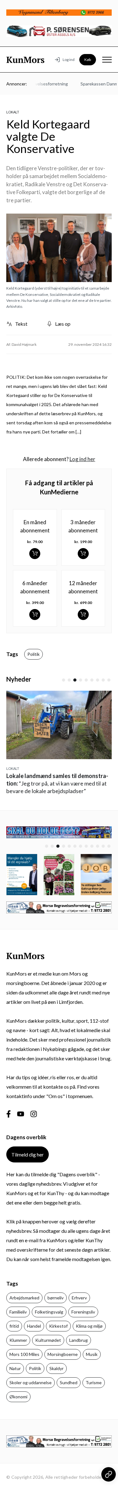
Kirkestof (58, 1326)
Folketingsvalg (49, 1311)
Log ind (69, 59)
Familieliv (18, 1311)
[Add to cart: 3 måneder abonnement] (83, 553)
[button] (63, 680)
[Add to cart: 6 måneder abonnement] (34, 614)
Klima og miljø (89, 1326)
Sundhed (68, 1382)
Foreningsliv (83, 1311)
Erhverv (79, 1297)
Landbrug (78, 1340)
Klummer (18, 1340)
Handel (34, 1326)
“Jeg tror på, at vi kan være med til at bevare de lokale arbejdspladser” (57, 783)
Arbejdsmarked (24, 1297)
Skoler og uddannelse (30, 1382)
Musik (92, 1354)
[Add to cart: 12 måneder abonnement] (83, 614)
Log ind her (82, 459)
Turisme (94, 1382)
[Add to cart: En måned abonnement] (34, 553)
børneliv (56, 1297)
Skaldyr (56, 1368)
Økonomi (18, 1396)
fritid (14, 1326)
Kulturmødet (48, 1340)
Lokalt (12, 112)
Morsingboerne (63, 1354)
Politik (33, 654)
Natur (15, 1368)
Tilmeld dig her (27, 1154)
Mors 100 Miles (24, 1354)
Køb (87, 59)
